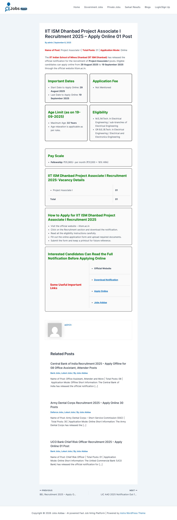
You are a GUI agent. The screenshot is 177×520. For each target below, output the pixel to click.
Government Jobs (93, 7)
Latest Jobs (66, 373)
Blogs (148, 7)
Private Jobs (113, 7)
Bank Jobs (55, 373)
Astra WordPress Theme (132, 513)
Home (77, 7)
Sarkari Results (132, 7)
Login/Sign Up (162, 7)
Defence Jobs (56, 412)
